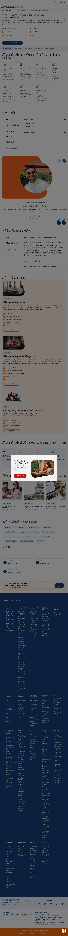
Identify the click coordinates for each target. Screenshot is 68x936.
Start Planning (20, 476)
